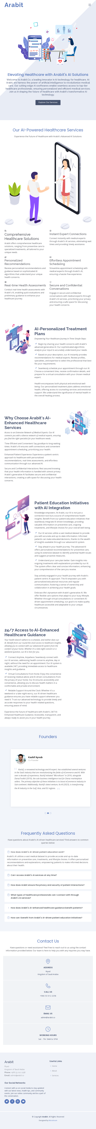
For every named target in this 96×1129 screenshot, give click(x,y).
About (54, 1071)
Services (55, 1075)
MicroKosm (53, 1120)
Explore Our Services (48, 102)
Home (54, 1066)
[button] (45, 813)
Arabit (13, 4)
